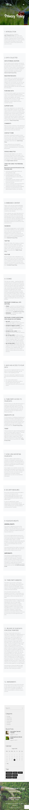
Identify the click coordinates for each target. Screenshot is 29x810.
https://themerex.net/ (9, 35)
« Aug (7, 763)
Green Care (9, 719)
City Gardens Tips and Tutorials (15, 732)
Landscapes (9, 721)
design (15, 772)
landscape (9, 777)
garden (20, 772)
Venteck (17, 807)
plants (14, 777)
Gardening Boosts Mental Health (16, 737)
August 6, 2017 (13, 740)
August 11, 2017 (14, 734)
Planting (8, 724)
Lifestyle (9, 722)
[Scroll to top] (26, 807)
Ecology (8, 716)
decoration (9, 772)
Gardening (9, 718)
